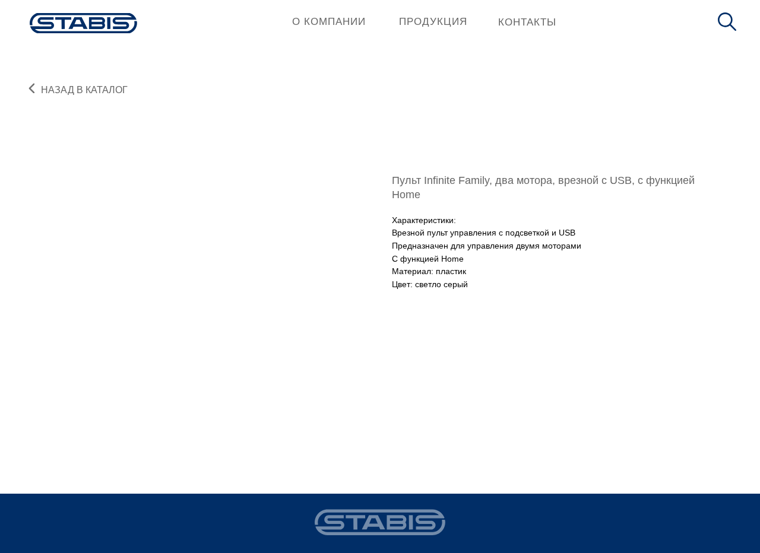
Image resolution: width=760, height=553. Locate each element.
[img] (83, 23)
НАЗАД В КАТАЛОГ (84, 90)
